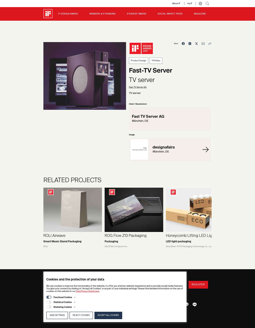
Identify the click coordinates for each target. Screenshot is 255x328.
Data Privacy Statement (87, 291)
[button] (200, 3)
